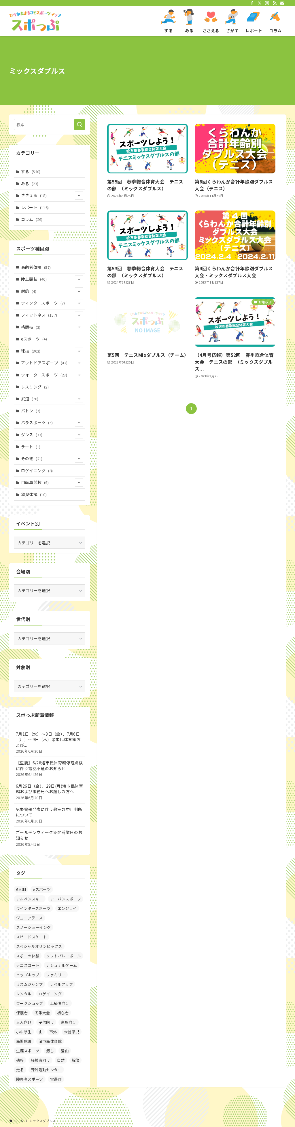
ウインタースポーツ (33, 908)
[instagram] (267, 3)
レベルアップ (61, 984)
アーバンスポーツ (65, 899)
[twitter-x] (259, 3)
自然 (61, 1060)
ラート (31, 446)
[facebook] (252, 3)
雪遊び (56, 1079)
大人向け (24, 1022)
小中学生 (24, 1031)
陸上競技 (34, 279)
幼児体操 (34, 494)
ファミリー (55, 974)
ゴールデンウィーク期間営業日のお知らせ (49, 838)
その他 (32, 458)
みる (30, 183)
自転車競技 (35, 482)
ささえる (34, 195)
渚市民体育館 (50, 1041)
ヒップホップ (27, 974)
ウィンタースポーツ (43, 303)
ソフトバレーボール (63, 955)
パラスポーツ (37, 422)
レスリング (35, 387)
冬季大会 (42, 1012)
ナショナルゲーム (61, 965)
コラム (32, 219)
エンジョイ (67, 908)
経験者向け (40, 1060)
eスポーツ (34, 339)
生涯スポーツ (27, 1050)
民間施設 (24, 1041)
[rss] (274, 3)
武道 (30, 398)
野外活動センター (46, 1069)
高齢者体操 (36, 267)
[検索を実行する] (79, 124)
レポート (35, 207)
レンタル (24, 993)
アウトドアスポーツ (44, 363)
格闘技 (31, 327)
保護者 (22, 1012)
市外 (53, 1031)
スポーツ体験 (27, 955)
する (31, 171)
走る (20, 1069)
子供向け (46, 1022)
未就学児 (72, 1031)
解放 (76, 1060)
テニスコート (27, 965)
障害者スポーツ (29, 1079)
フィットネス (39, 315)
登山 (65, 1050)
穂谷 (20, 1060)
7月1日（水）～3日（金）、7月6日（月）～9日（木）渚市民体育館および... (48, 742)
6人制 (21, 889)
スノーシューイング (33, 927)
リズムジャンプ (29, 984)
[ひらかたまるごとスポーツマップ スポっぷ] (35, 21)
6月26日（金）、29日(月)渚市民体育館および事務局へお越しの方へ (49, 791)
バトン (31, 411)
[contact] (282, 3)
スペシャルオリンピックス (39, 946)
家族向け (68, 1022)
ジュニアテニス (29, 918)
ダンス (32, 434)
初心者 (63, 1012)
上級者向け (59, 1003)
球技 (31, 351)
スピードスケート (31, 937)
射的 (28, 291)
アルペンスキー (29, 899)
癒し (50, 1050)
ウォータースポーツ (44, 375)
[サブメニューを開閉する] (79, 196)
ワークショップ (29, 1003)
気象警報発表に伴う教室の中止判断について (49, 815)
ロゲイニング (37, 470)
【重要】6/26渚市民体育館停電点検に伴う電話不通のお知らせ (49, 768)
